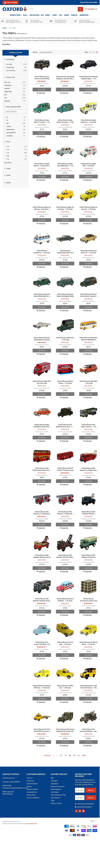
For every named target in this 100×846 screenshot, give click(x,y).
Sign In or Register (12, 2)
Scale (25, 15)
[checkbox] (17, 64)
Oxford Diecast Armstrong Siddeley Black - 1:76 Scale (88, 79)
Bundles (74, 15)
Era (60, 15)
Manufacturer (15, 15)
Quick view (42, 93)
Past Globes (55, 792)
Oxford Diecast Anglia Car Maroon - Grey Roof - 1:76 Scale (42, 209)
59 (74, 755)
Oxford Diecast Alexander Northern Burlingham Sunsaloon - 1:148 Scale (88, 340)
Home (4, 28)
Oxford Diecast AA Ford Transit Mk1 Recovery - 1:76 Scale (42, 731)
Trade (52, 800)
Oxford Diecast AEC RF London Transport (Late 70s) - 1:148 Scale (65, 470)
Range (47, 15)
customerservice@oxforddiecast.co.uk (15, 788)
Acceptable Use (32, 792)
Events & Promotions (57, 786)
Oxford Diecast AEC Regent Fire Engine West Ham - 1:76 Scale (88, 470)
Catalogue (54, 781)
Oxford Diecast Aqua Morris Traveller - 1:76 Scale (42, 122)
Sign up (90, 790)
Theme (54, 15)
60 (79, 755)
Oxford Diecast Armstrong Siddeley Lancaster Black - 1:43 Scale (65, 79)
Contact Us (30, 781)
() (92, 9)
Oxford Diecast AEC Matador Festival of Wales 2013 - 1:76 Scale (88, 557)
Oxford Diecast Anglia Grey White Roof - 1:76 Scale (65, 166)
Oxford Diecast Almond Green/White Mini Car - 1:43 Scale (42, 296)
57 (65, 755)
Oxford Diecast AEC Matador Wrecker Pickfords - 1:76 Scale (88, 514)
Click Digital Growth (31, 823)
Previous (47, 755)
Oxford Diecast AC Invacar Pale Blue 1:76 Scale (42, 644)
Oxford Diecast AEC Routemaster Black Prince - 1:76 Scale (42, 470)
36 (93, 52)
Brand (66, 15)
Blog (52, 778)
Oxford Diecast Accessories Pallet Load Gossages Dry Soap (88, 601)
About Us (30, 778)
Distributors (54, 784)
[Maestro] (83, 835)
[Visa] (70, 835)
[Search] (80, 9)
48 (97, 52)
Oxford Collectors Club (58, 795)
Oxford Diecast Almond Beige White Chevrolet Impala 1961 (42, 340)
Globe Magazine (56, 789)
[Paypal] (87, 835)
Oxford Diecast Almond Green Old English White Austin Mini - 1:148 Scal (65, 296)
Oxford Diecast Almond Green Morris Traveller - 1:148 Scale (88, 296)
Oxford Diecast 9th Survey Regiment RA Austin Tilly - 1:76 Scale (65, 731)
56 (61, 755)
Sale (42, 15)
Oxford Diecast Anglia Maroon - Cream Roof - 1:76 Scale (42, 166)
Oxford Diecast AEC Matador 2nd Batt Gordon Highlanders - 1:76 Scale (42, 601)
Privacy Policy (31, 795)
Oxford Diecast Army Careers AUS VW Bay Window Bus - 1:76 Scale (41, 79)
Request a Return (32, 789)
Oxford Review (55, 798)
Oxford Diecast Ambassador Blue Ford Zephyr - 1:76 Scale (65, 253)
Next (83, 755)
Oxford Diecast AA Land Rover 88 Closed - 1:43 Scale (88, 688)
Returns (29, 786)
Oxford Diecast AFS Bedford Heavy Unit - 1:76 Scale (65, 427)
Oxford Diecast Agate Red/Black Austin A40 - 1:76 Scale (42, 427)
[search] (53, 9)
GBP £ (92, 821)
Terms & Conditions (33, 798)
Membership (84, 15)
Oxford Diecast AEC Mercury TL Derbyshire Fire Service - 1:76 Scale (41, 514)
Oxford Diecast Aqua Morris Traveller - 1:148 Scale (65, 122)
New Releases (34, 15)
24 (90, 52)
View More (8, 163)
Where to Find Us (56, 803)
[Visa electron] (74, 835)
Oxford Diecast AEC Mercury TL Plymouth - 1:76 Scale (65, 514)
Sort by (35, 52)
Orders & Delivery (32, 784)
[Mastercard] (78, 835)
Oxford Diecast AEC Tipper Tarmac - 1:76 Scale (88, 427)
